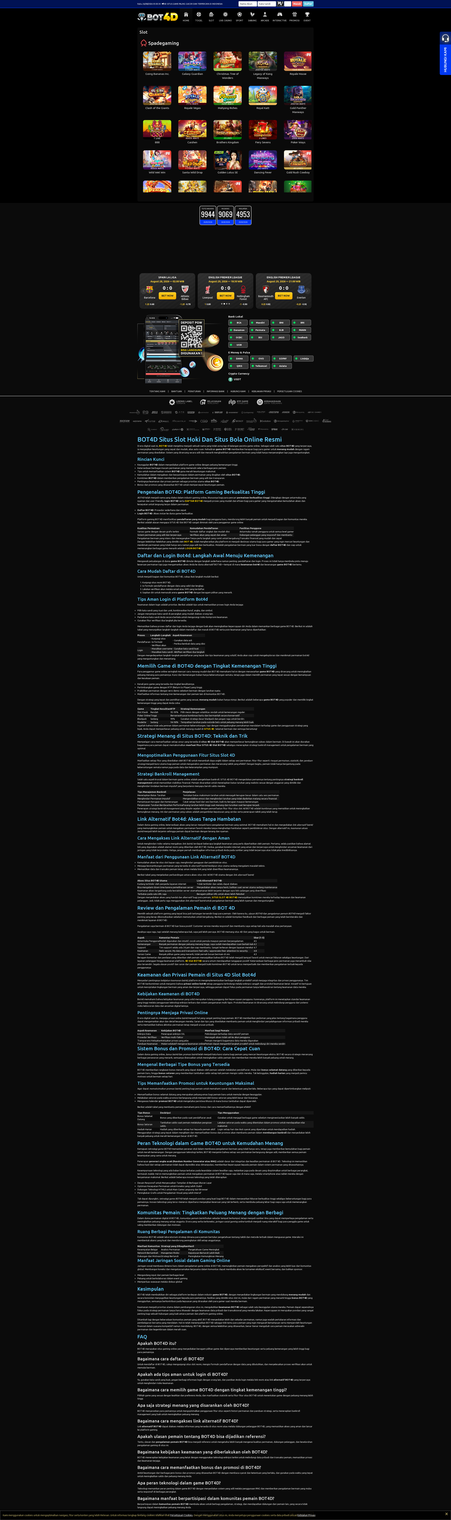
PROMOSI (294, 20)
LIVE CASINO (225, 20)
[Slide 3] (226, 303)
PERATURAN (194, 391)
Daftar (308, 3)
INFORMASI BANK (215, 391)
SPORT (239, 20)
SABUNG (252, 20)
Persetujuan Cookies (181, 1515)
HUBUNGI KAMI (238, 391)
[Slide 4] (229, 303)
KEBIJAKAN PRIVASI (261, 391)
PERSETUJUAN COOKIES (289, 391)
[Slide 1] (222, 303)
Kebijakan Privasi (306, 1515)
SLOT (211, 20)
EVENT (307, 20)
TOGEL (198, 20)
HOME (186, 20)
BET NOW (167, 295)
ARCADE (265, 20)
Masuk (297, 3)
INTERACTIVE (280, 20)
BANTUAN (176, 391)
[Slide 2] (224, 303)
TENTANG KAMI (157, 391)
